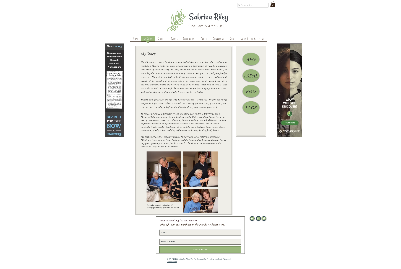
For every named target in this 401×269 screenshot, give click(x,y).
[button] (272, 4)
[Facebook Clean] (264, 218)
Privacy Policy (172, 261)
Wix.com (226, 259)
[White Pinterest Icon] (258, 218)
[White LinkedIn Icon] (252, 218)
